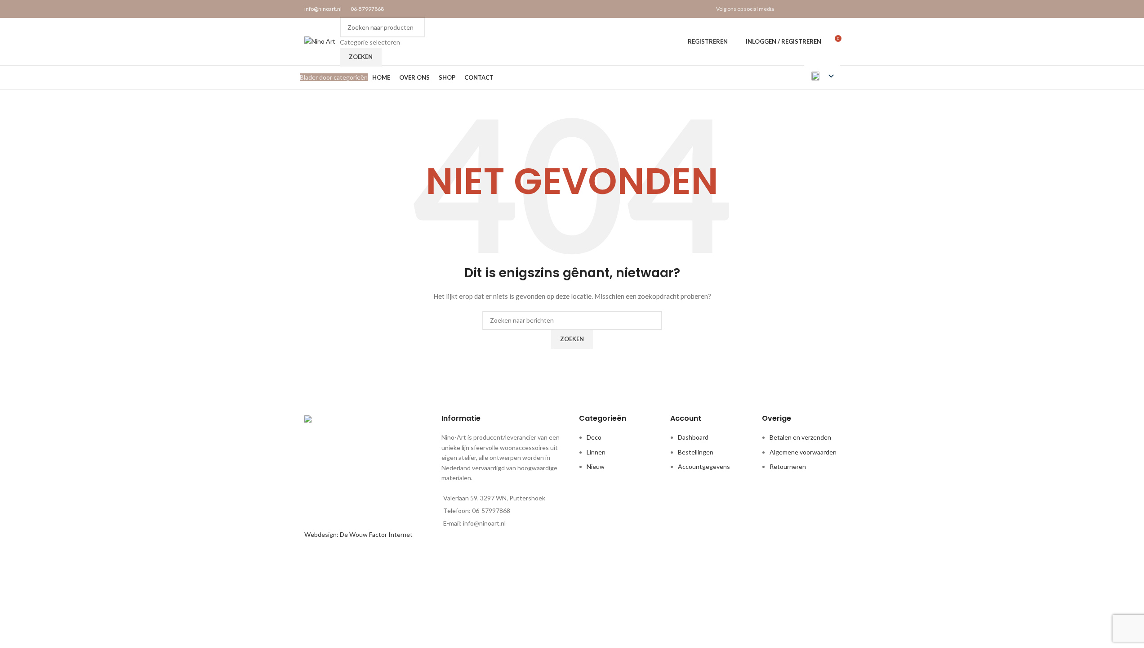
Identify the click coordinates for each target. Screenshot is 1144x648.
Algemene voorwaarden (803, 452)
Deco (594, 437)
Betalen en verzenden (800, 437)
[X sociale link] (800, 9)
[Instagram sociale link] (811, 9)
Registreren (708, 41)
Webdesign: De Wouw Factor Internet (358, 534)
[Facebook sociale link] (788, 9)
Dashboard (693, 437)
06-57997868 (367, 8)
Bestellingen (695, 452)
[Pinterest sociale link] (834, 9)
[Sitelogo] (319, 41)
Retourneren (788, 466)
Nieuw (596, 466)
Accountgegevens (704, 466)
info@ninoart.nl (323, 8)
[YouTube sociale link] (822, 9)
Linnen (596, 452)
